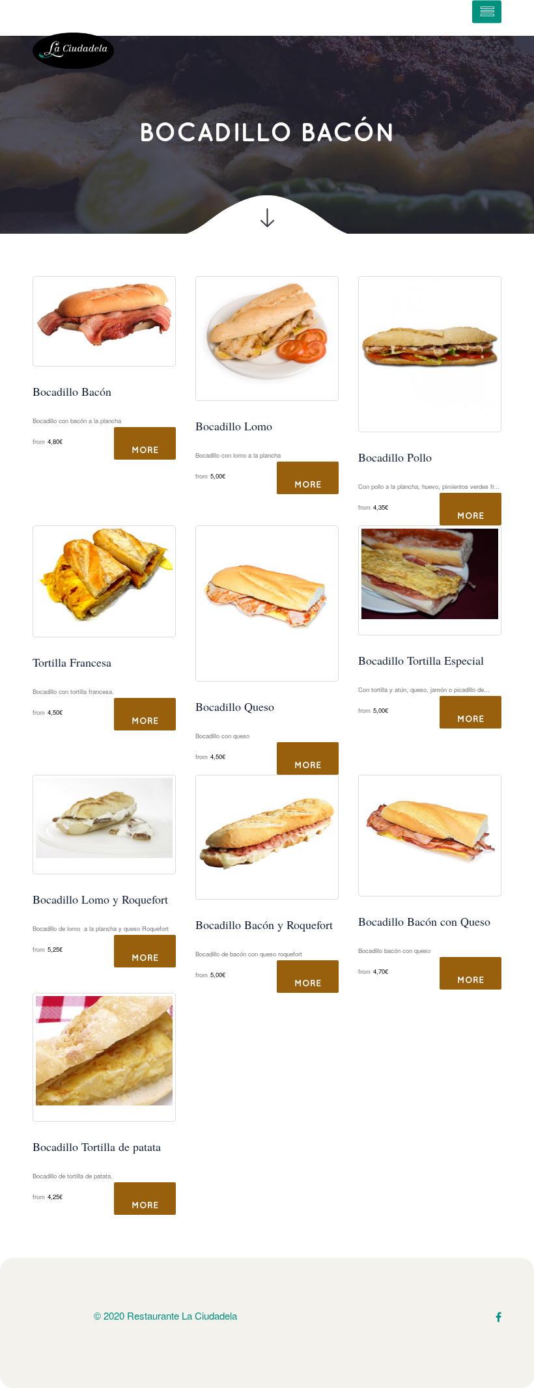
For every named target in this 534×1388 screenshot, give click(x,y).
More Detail (145, 453)
